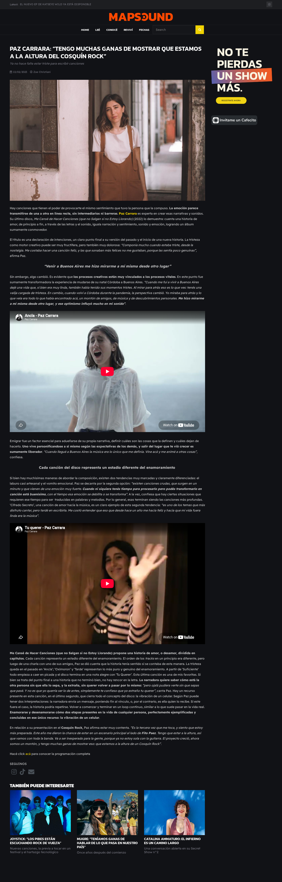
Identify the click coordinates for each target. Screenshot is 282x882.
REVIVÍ (128, 29)
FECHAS (144, 29)
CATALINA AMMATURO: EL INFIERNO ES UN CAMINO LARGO (172, 840)
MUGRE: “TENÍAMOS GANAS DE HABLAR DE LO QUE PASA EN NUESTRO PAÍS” (107, 843)
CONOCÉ (111, 29)
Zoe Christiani (42, 71)
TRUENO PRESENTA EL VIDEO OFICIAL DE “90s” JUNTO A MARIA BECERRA (69, 4)
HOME (85, 29)
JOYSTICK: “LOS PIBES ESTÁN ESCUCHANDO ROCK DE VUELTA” (35, 840)
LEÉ (97, 29)
